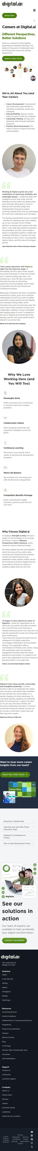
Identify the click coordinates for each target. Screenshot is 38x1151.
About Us (5, 1091)
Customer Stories (8, 1108)
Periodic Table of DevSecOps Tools (14, 1050)
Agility (4, 975)
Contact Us (6, 1070)
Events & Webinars (9, 1016)
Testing (4, 983)
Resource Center (8, 1037)
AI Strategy (6, 1046)
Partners (5, 1099)
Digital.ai (15, 192)
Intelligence (6, 992)
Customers (6, 1054)
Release (5, 996)
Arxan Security (7, 979)
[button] (34, 21)
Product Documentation (11, 1029)
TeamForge (6, 1000)
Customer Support (9, 1079)
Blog (3, 1042)
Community (6, 1074)
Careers (5, 1103)
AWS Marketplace (8, 1058)
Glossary (5, 1033)
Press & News (7, 1095)
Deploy (4, 987)
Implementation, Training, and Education (17, 1020)
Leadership (6, 1112)
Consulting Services (9, 1012)
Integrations (6, 1025)
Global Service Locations (11, 1116)
